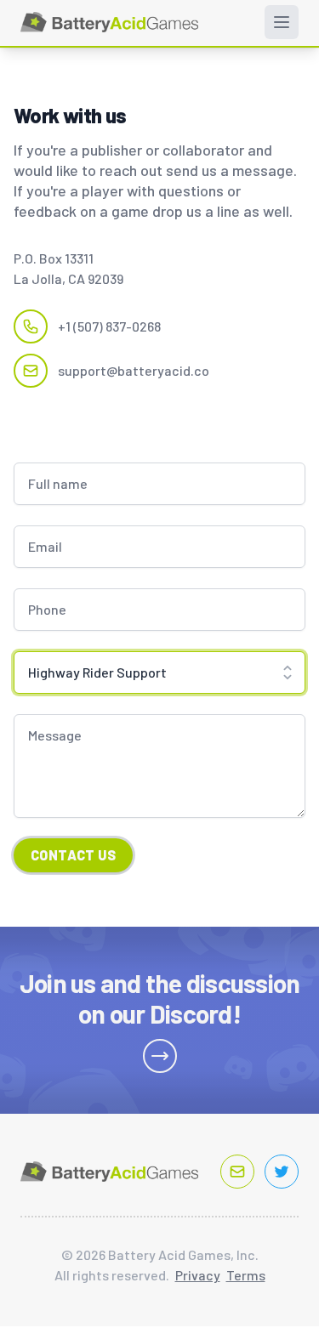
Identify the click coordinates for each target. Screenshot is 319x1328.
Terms (245, 1275)
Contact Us (73, 855)
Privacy (197, 1275)
